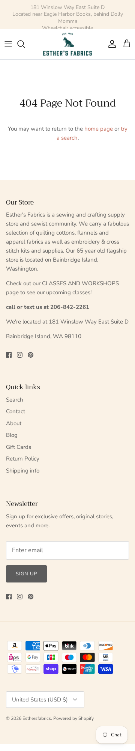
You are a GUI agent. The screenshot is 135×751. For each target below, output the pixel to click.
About (13, 423)
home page (98, 128)
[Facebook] (9, 355)
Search (14, 399)
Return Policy (22, 458)
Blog (12, 435)
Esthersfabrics (36, 718)
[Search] (24, 44)
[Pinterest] (30, 355)
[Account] (110, 44)
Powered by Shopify (73, 718)
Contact (15, 411)
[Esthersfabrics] (67, 44)
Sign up (26, 573)
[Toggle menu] (8, 44)
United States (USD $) (40, 699)
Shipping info (22, 470)
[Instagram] (19, 355)
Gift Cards (18, 447)
